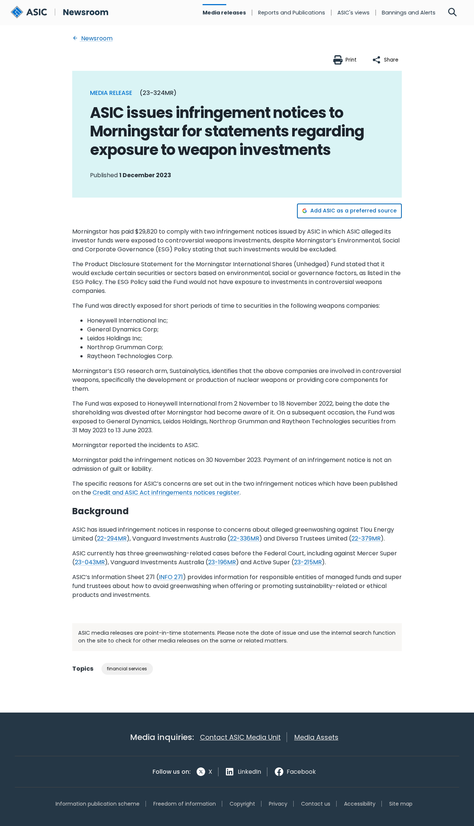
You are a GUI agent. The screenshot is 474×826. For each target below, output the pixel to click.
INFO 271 (171, 577)
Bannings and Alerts (408, 12)
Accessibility (359, 803)
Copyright (242, 803)
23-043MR (90, 562)
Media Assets (316, 737)
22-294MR (112, 538)
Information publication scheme (98, 803)
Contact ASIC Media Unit (240, 737)
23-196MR (222, 562)
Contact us (315, 803)
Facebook (301, 771)
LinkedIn (249, 771)
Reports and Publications (291, 12)
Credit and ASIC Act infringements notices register (166, 492)
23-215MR (308, 562)
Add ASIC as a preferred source (353, 210)
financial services (127, 668)
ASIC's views (353, 12)
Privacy (278, 803)
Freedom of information (184, 803)
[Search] (452, 12)
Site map (401, 803)
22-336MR (244, 538)
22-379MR (366, 538)
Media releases (224, 12)
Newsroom (96, 38)
